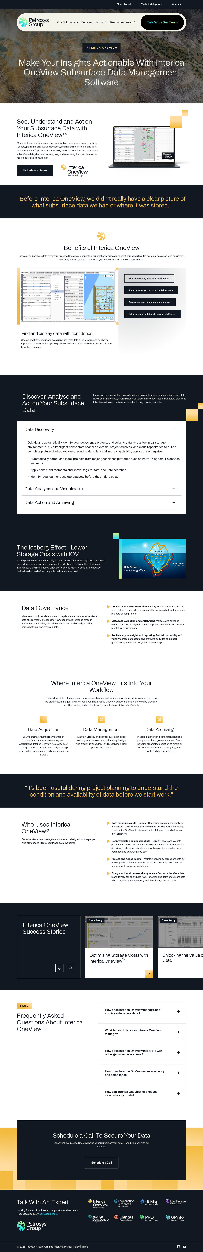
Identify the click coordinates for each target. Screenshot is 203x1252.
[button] (59, 968)
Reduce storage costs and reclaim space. (151, 290)
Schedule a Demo (35, 170)
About (100, 22)
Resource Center (121, 22)
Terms (85, 1246)
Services (87, 22)
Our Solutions (66, 22)
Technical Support (151, 4)
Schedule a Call (101, 1162)
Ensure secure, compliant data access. (150, 302)
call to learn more (48, 1213)
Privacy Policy (72, 1246)
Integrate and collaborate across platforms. (152, 314)
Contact (176, 4)
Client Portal (124, 4)
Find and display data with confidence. (149, 278)
